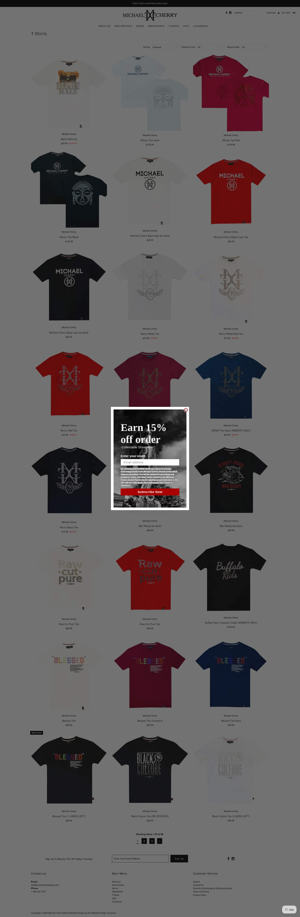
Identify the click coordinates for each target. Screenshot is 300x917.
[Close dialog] (186, 410)
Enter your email (133, 456)
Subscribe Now (150, 492)
